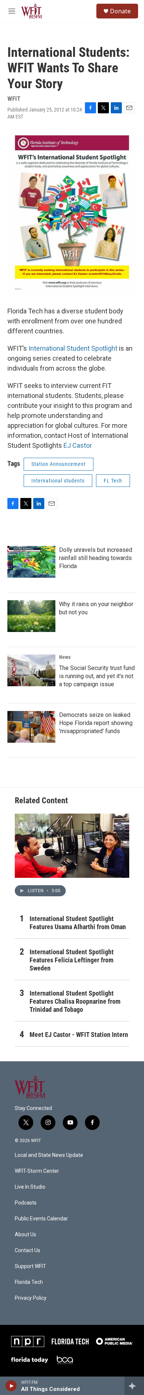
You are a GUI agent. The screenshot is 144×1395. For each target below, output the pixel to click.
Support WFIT (30, 1266)
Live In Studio (30, 1187)
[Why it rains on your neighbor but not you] (31, 616)
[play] (11, 1385)
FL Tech (113, 481)
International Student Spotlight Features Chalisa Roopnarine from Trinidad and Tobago (75, 1001)
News (65, 657)
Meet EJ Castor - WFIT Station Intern (79, 1034)
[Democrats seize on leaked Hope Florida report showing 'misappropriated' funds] (31, 727)
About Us (25, 1234)
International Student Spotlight (72, 348)
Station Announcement (58, 464)
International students (58, 481)
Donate (120, 11)
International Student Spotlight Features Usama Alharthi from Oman (78, 923)
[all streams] (134, 1386)
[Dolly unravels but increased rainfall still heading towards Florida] (31, 562)
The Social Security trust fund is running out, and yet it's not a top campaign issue (97, 676)
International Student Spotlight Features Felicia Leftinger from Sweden (72, 960)
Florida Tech (29, 1282)
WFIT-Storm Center (37, 1171)
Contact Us (27, 1250)
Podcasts (26, 1203)
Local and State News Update (49, 1155)
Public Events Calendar (41, 1219)
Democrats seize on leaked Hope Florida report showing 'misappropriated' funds (96, 723)
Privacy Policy (31, 1298)
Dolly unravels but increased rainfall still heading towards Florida (95, 558)
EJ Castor (78, 445)
